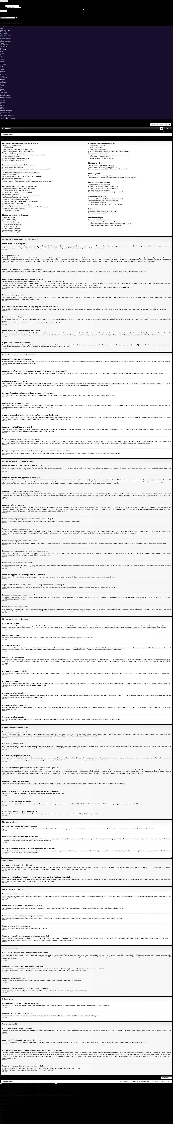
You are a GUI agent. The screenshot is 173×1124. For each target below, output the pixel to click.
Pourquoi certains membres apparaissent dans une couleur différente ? (108, 155)
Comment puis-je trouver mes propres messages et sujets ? (105, 192)
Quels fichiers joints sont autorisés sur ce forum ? (102, 211)
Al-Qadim (2, 102)
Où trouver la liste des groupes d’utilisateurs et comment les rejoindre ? (109, 151)
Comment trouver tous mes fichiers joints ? (100, 213)
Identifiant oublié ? (4, 14)
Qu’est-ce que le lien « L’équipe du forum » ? (101, 158)
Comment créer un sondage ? (10, 194)
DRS (1, 48)
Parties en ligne (4, 31)
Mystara (2, 87)
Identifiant (2, 5)
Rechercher (6, 131)
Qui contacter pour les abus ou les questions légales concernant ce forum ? (110, 223)
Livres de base (3, 58)
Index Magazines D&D (5, 35)
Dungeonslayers (4, 117)
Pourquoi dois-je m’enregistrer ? (11, 145)
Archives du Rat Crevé (5, 41)
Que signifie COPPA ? (8, 147)
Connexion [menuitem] (168, 129)
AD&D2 (2, 53)
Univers (2, 86)
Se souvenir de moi (4, 9)
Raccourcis (3, 129)
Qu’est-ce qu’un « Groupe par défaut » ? (99, 156)
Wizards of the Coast (22, 1083)
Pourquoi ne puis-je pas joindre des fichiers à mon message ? (20, 201)
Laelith (2, 107)
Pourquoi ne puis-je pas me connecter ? (13, 153)
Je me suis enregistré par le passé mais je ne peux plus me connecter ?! (23, 155)
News (1, 28)
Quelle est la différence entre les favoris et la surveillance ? (105, 199)
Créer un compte (4, 12)
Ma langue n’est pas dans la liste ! (12, 174)
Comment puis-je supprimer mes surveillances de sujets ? (105, 204)
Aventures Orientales (5, 97)
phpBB (49, 407)
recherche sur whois (112, 1052)
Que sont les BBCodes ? (9, 217)
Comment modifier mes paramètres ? (13, 167)
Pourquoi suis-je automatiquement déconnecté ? (16, 158)
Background (3, 61)
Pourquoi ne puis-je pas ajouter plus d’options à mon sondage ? (20, 196)
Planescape (3, 104)
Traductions (4, 46)
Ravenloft (2, 90)
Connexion (3, 11)
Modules (2, 59)
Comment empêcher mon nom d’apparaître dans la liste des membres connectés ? (26, 169)
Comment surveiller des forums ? (97, 202)
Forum (2, 36)
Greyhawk (2, 89)
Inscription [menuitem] (171, 129)
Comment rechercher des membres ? (99, 190)
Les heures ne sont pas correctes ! (12, 171)
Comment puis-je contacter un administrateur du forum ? (104, 225)
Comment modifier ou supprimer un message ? (15, 190)
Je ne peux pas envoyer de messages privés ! (101, 165)
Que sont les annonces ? (9, 226)
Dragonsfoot (20, 1088)
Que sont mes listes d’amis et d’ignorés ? (100, 176)
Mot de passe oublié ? (5, 15)
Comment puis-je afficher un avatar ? (13, 178)
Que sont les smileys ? (9, 221)
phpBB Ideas (90, 1042)
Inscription (22, 131)
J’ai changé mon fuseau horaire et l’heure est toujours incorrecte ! (21, 172)
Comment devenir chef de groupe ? (98, 153)
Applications (4, 45)
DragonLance (3, 92)
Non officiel (3, 64)
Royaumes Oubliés (5, 95)
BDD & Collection (4, 33)
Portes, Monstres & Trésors (7, 115)
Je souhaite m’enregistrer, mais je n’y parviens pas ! (17, 149)
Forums (9, 128)
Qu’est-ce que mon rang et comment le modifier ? (16, 180)
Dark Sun (2, 54)
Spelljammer (3, 99)
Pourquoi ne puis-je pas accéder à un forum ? (15, 199)
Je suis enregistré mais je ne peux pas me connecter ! (18, 151)
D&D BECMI (3, 49)
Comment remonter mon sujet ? (11, 210)
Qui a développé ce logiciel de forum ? (99, 220)
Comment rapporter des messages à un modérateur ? (17, 205)
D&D (1, 56)
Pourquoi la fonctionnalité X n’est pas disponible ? (102, 222)
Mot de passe (3, 7)
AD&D (1, 51)
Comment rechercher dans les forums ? (99, 184)
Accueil (2, 27)
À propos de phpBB (161, 1030)
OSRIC (1, 113)
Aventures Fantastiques (6, 110)
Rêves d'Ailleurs (21, 1086)
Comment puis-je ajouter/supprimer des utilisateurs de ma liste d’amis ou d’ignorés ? (112, 177)
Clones (2, 109)
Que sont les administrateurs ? (97, 145)
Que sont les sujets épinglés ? (11, 228)
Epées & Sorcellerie (5, 112)
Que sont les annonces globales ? (12, 224)
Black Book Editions (42, 1083)
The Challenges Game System (7, 118)
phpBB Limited (49, 1030)
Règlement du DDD (5, 30)
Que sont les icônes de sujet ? (11, 232)
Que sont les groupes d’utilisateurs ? (98, 149)
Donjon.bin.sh (40, 1085)
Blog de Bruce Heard (22, 1085)
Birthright (2, 105)
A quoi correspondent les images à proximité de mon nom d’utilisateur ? (23, 176)
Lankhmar (2, 94)
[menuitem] (161, 128)
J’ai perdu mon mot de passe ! (11, 156)
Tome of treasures (41, 1089)
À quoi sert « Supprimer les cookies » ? (13, 160)
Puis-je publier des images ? (10, 223)
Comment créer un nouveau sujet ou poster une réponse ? (19, 188)
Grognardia (40, 1088)
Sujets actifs (3, 40)
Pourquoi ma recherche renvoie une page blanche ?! (103, 188)
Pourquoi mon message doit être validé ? (14, 208)
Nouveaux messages (5, 38)
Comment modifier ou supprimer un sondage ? (15, 197)
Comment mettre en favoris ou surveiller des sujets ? (103, 200)
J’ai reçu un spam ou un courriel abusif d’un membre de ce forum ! (107, 169)
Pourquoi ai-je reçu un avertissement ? (13, 203)
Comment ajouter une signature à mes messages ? (17, 192)
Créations (3, 43)
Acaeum (39, 1086)
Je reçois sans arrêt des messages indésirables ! (102, 167)
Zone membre (4, 1)
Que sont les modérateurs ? (96, 147)
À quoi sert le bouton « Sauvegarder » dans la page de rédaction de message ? (25, 207)
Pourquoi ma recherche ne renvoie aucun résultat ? (103, 186)
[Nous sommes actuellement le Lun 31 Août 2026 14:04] (169, 134)
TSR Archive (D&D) (32, 1083)
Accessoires (3, 63)
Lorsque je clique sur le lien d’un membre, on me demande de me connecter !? (27, 181)
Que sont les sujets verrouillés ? (11, 230)
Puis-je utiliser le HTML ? (9, 219)
